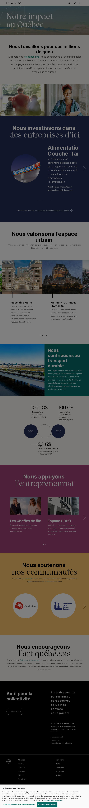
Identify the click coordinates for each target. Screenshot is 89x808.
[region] (44, 796)
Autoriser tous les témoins (47, 804)
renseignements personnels (52, 800)
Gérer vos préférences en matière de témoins (19, 804)
